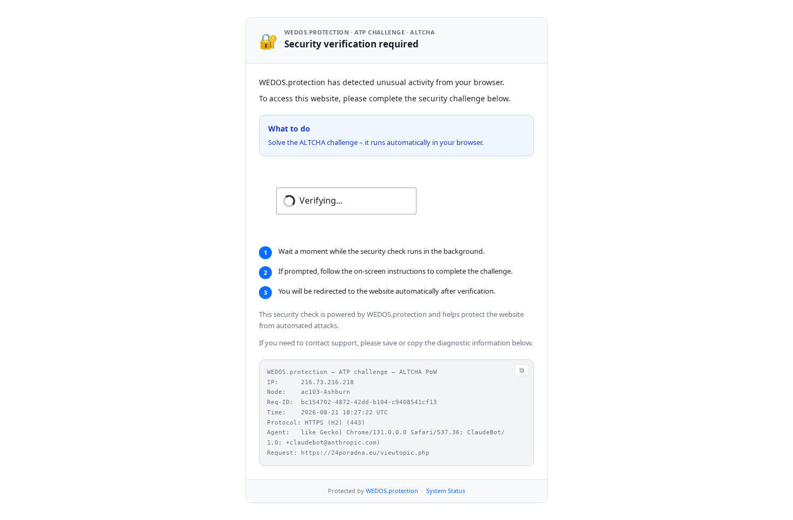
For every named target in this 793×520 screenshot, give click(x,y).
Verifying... (321, 200)
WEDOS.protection (392, 491)
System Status (445, 491)
